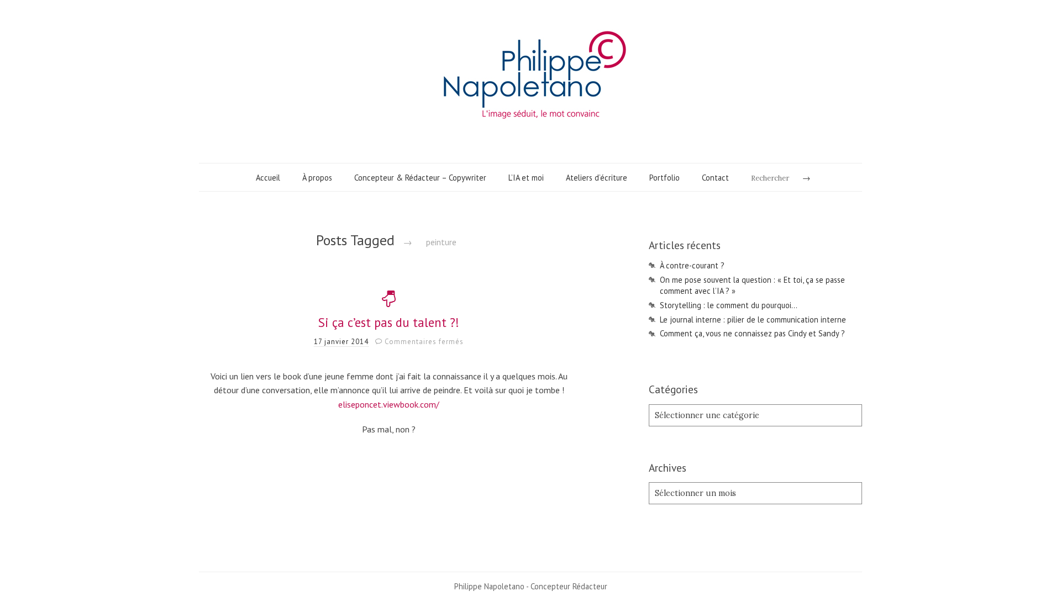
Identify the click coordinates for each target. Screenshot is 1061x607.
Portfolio (664, 177)
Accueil (268, 177)
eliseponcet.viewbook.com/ (388, 404)
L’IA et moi (526, 177)
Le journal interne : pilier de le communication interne (753, 319)
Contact (715, 177)
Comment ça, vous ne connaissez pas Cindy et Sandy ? (752, 333)
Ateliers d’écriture (596, 177)
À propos (317, 177)
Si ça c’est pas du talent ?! (388, 322)
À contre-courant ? (692, 265)
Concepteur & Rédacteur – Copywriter (420, 177)
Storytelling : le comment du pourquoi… (728, 305)
